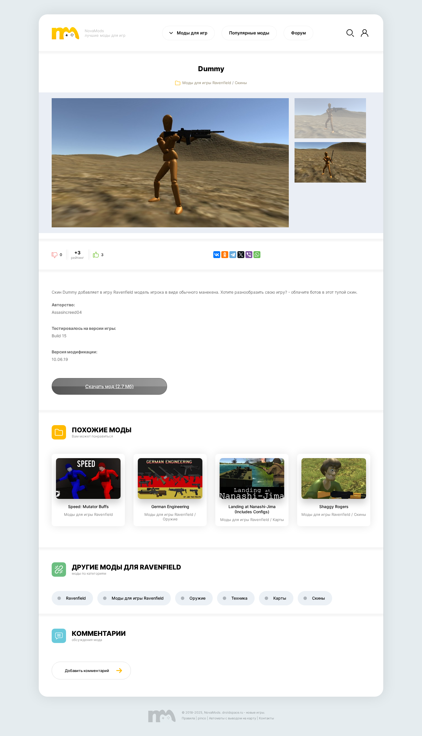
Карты (279, 598)
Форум (298, 33)
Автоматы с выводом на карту (232, 718)
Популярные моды (249, 33)
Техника (239, 598)
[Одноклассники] (224, 254)
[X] (240, 254)
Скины (241, 82)
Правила (188, 718)
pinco (202, 718)
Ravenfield (76, 598)
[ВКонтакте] (216, 254)
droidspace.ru (232, 712)
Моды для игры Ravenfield (206, 82)
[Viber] (248, 254)
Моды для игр (192, 33)
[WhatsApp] (256, 254)
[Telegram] (232, 254)
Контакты (266, 718)
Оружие (197, 598)
